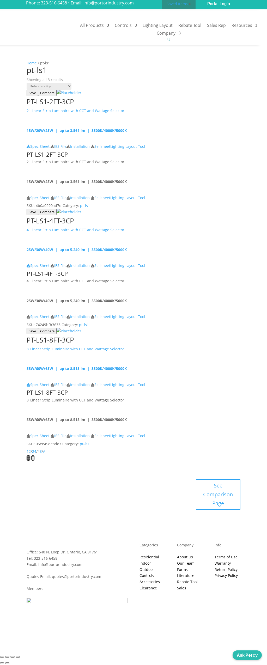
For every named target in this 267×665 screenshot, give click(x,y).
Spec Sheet (40, 146)
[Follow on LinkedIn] (149, 630)
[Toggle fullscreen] (7, 657)
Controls (123, 25)
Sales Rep (216, 25)
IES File (60, 146)
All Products (92, 25)
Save (32, 92)
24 (34, 451)
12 (29, 451)
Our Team (186, 563)
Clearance (148, 587)
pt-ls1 (85, 205)
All (45, 451)
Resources (242, 25)
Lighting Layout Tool (127, 146)
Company (166, 33)
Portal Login (218, 3)
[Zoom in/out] (2, 657)
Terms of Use (226, 556)
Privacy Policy (226, 575)
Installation (80, 146)
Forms (182, 569)
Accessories (149, 581)
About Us (185, 556)
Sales (181, 587)
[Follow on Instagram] (139, 630)
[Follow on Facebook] (118, 630)
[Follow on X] (128, 630)
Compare (47, 92)
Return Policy (226, 569)
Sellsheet (102, 146)
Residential (149, 556)
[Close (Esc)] (18, 657)
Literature (185, 575)
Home (32, 62)
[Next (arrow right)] (7, 663)
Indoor (145, 563)
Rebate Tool (189, 25)
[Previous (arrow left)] (2, 663)
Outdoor (146, 569)
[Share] (12, 657)
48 (40, 451)
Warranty (223, 563)
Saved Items (177, 3)
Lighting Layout (158, 25)
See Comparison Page (218, 494)
